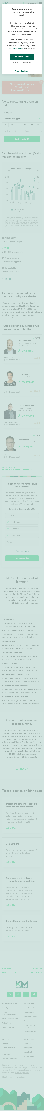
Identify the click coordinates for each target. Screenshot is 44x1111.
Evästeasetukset (15, 48)
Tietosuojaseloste (21, 71)
